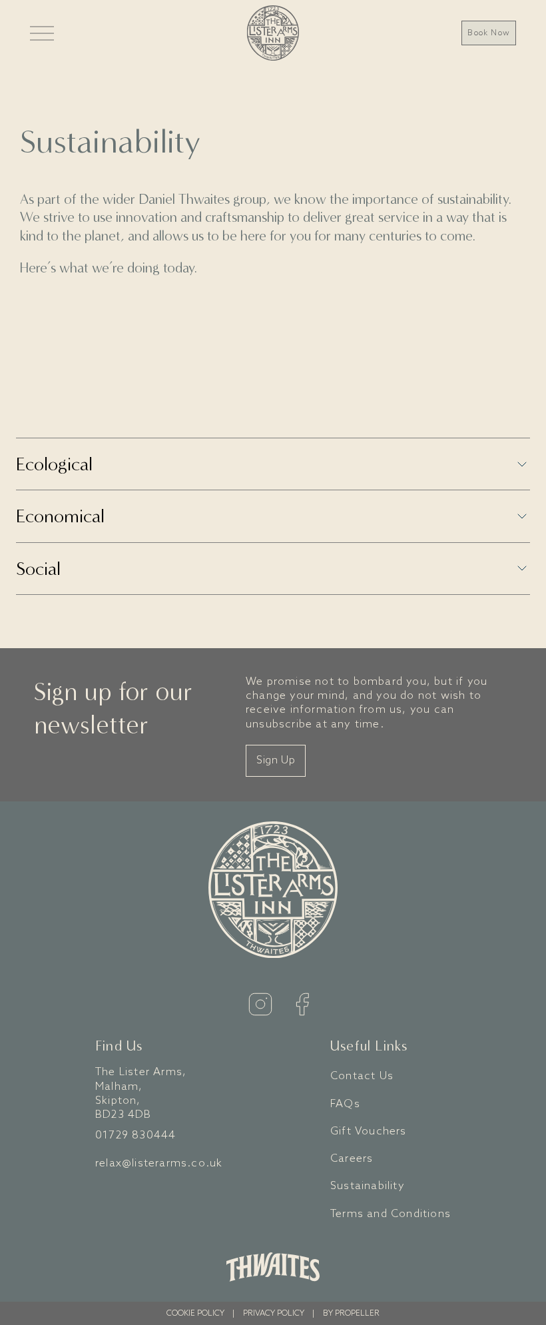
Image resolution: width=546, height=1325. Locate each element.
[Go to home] (273, 33)
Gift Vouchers (368, 1131)
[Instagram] (260, 1004)
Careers (351, 1158)
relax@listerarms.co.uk (158, 1163)
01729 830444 (135, 1135)
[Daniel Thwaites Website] (273, 1267)
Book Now (488, 33)
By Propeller (351, 1313)
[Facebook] (302, 1004)
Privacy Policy (273, 1313)
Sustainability (367, 1186)
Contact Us (362, 1076)
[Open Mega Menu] (42, 33)
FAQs (345, 1104)
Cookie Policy (195, 1313)
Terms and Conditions (390, 1214)
